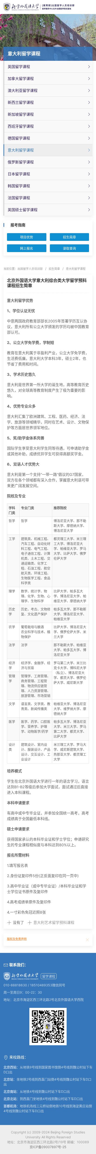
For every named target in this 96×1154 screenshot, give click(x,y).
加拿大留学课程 (21, 78)
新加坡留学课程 (21, 114)
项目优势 (26, 237)
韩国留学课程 (19, 186)
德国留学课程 (19, 138)
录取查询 (69, 248)
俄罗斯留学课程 (21, 162)
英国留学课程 (19, 66)
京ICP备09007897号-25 (48, 1147)
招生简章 (69, 237)
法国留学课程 (19, 197)
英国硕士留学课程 (23, 209)
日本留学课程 (19, 174)
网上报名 (26, 248)
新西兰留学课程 (21, 102)
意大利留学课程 (21, 150)
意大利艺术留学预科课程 (53, 922)
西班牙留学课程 (21, 126)
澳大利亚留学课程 (23, 90)
